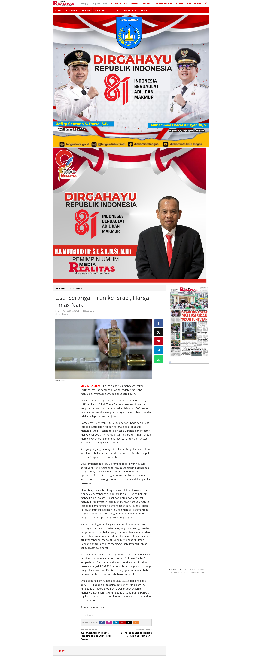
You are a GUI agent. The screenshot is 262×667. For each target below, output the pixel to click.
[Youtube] (122, 622)
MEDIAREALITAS (90, 386)
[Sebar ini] (158, 323)
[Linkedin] (116, 622)
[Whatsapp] (158, 359)
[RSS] (136, 622)
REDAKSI (201, 569)
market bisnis (99, 607)
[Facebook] (102, 622)
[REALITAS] (63, 3)
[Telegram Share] (158, 350)
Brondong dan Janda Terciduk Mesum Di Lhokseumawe (136, 632)
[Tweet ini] (158, 332)
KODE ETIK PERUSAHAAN (194, 572)
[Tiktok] (129, 622)
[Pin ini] (158, 341)
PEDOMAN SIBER (175, 572)
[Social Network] (206, 3)
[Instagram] (109, 622)
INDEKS (193, 569)
